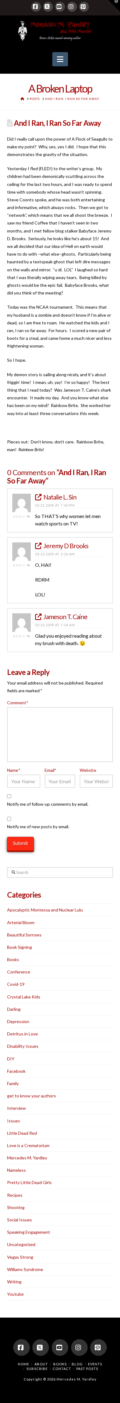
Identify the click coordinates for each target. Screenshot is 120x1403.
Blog (77, 1364)
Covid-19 (16, 984)
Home (23, 1364)
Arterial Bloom (20, 922)
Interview (16, 1108)
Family (13, 1083)
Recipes (14, 1195)
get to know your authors (31, 1095)
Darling (14, 1009)
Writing (14, 1281)
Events (95, 1364)
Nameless (16, 1170)
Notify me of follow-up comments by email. (47, 804)
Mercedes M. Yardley (27, 1157)
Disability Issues (22, 1046)
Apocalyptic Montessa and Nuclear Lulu (45, 909)
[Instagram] (72, 7)
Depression (18, 1021)
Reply (20, 516)
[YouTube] (60, 7)
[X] (48, 7)
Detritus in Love (22, 1033)
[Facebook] (36, 7)
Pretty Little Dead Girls (29, 1182)
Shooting (16, 1207)
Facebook (16, 1071)
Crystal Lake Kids (23, 996)
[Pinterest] (84, 7)
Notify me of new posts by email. (38, 826)
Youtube (15, 1294)
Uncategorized (21, 1244)
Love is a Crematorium (28, 1145)
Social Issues (19, 1219)
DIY (10, 1058)
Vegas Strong (20, 1257)
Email (50, 770)
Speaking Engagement (28, 1232)
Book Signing (19, 947)
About (41, 1364)
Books (13, 959)
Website (88, 770)
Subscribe (37, 1369)
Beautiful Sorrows (24, 934)
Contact (62, 1369)
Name (13, 770)
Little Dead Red (22, 1133)
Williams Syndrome (25, 1269)
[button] (60, 59)
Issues (13, 1120)
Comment (17, 702)
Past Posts (87, 1369)
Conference (18, 971)
